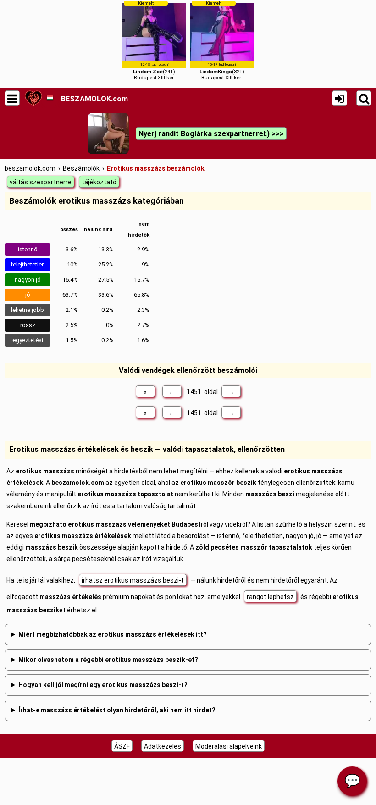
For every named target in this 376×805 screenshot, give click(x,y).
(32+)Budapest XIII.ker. (221, 40)
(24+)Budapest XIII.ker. (154, 40)
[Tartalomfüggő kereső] (363, 98)
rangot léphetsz (270, 596)
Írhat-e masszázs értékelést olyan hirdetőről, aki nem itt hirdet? (117, 710)
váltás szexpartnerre (41, 182)
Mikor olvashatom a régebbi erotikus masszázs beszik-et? (108, 659)
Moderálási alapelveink (228, 746)
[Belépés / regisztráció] (339, 98)
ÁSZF (122, 746)
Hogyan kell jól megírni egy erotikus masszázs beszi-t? (103, 684)
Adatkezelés (162, 746)
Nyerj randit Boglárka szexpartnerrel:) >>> (211, 133)
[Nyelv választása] (49, 98)
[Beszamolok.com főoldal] (33, 98)
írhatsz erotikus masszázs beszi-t (133, 580)
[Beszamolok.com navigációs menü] (12, 98)
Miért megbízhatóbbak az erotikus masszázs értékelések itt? (112, 634)
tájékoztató (99, 182)
